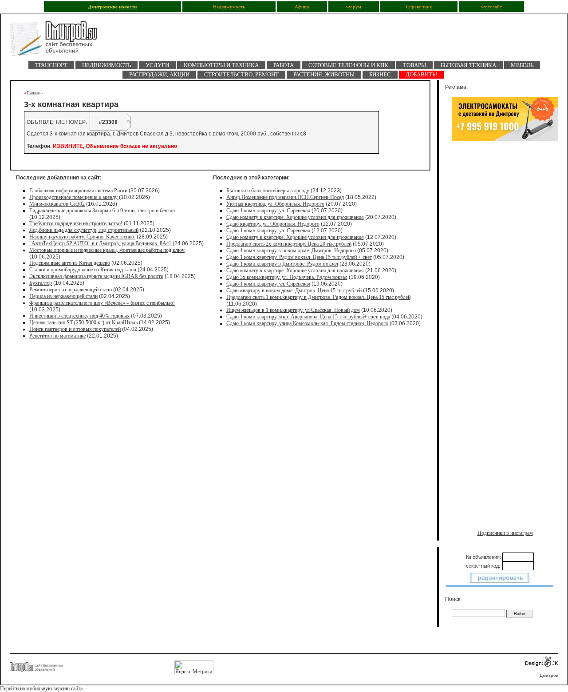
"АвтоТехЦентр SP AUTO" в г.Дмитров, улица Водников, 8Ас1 (100, 243)
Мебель (522, 65)
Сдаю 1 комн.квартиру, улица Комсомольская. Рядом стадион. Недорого (307, 323)
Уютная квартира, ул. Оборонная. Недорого (275, 204)
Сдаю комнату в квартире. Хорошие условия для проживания (295, 217)
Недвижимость (229, 6)
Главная (33, 93)
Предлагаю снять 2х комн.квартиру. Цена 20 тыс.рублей (288, 244)
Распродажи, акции (159, 74)
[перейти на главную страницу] (58, 41)
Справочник (419, 6)
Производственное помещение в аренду (73, 197)
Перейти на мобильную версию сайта (41, 688)
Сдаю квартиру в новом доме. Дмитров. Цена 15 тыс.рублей (294, 290)
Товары (414, 65)
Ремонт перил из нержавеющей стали (70, 289)
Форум (353, 6)
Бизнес (380, 74)
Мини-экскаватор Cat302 (57, 204)
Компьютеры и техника (221, 65)
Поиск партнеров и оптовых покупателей (75, 329)
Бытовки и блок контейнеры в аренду (267, 190)
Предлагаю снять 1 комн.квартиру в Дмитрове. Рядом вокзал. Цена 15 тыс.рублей (318, 297)
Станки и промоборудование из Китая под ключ (82, 269)
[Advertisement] (505, 238)
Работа (283, 65)
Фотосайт (491, 6)
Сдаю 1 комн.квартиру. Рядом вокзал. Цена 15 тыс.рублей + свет (299, 257)
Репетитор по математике (57, 336)
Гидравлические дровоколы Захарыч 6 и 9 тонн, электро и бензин (102, 210)
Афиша (302, 6)
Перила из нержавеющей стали (63, 296)
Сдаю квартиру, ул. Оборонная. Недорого (273, 224)
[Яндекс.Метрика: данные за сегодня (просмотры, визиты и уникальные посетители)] (193, 667)
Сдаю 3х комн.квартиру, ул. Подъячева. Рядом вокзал (286, 277)
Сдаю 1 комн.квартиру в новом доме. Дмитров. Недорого (291, 250)
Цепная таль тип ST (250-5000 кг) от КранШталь (83, 322)
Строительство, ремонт (241, 74)
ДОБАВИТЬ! (421, 74)
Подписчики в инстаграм (505, 533)
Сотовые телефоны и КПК (348, 65)
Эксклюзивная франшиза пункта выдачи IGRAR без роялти (96, 276)
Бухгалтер (40, 283)
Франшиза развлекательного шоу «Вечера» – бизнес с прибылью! (102, 303)
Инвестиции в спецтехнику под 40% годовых (79, 316)
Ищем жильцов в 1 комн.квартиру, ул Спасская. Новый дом (293, 310)
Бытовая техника (468, 65)
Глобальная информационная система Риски (78, 190)
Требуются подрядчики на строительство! (75, 223)
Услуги (157, 65)
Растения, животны (324, 74)
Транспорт (51, 65)
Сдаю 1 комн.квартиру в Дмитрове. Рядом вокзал (282, 264)
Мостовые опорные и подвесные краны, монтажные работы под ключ (107, 250)
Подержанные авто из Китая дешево (69, 263)
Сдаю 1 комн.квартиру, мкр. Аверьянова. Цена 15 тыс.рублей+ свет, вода (308, 317)
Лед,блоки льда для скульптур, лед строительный (83, 230)
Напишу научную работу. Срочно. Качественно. (82, 237)
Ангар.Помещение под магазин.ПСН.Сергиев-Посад (285, 197)
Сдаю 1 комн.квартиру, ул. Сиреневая (268, 210)
